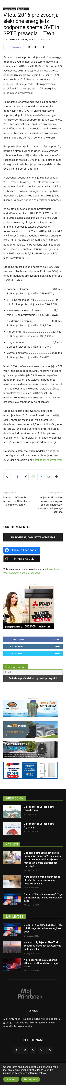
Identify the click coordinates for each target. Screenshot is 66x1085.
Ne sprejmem (30, 1079)
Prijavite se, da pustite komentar (33, 537)
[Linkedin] (40, 476)
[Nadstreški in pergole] (30, 739)
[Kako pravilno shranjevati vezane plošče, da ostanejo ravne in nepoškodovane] (12, 881)
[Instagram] (24, 1050)
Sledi (57, 646)
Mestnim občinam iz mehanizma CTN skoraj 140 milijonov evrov (16, 501)
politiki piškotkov (36, 1072)
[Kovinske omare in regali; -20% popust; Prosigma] (30, 780)
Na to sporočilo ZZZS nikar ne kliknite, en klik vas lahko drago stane (41, 963)
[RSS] (33, 1050)
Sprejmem (11, 1079)
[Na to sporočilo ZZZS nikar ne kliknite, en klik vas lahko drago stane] (12, 964)
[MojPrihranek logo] (33, 993)
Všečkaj (56, 639)
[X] (25, 476)
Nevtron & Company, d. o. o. (22, 39)
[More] (43, 47)
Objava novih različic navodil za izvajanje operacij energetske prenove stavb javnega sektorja (50, 504)
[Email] (48, 476)
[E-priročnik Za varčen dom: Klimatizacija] (12, 811)
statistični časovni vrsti (48, 459)
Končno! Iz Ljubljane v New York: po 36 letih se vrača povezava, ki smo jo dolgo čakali (43, 945)
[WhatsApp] (33, 476)
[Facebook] (17, 476)
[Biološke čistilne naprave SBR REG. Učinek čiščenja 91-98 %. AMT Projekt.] (30, 718)
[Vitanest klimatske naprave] (28, 628)
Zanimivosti (23, 9)
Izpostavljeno (9, 9)
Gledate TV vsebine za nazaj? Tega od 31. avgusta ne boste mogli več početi (43, 897)
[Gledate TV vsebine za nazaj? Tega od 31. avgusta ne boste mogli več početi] (12, 899)
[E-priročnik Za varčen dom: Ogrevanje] (12, 828)
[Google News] (49, 1050)
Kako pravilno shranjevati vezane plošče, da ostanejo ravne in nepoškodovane (42, 880)
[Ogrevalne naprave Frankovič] (30, 760)
